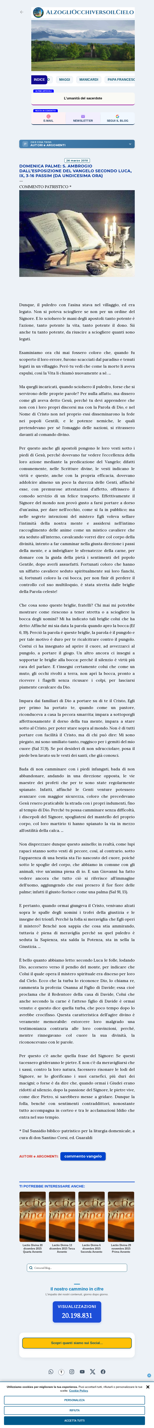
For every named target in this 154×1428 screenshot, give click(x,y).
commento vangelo (83, 1156)
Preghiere (132, 79)
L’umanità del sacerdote (83, 98)
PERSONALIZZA (74, 1400)
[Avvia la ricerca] (31, 1268)
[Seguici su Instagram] (72, 1371)
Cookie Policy (78, 1390)
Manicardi (64, 79)
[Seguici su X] (93, 1371)
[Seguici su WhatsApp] (51, 1371)
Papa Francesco (98, 79)
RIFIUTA (75, 1410)
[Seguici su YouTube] (82, 1371)
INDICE (39, 79)
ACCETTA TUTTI (74, 1420)
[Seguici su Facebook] (103, 1371)
